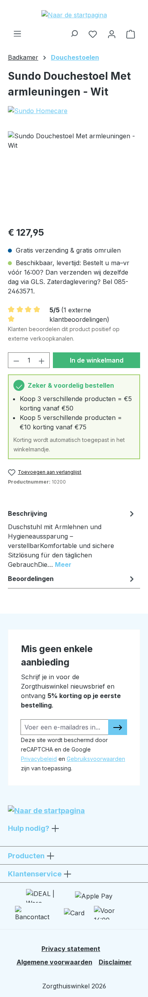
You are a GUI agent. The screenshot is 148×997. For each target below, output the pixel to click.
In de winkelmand (97, 360)
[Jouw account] (111, 34)
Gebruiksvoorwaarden (96, 758)
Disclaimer (115, 962)
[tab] (72, 538)
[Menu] (17, 31)
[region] (74, 175)
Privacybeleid (39, 758)
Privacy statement (70, 949)
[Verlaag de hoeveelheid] (16, 360)
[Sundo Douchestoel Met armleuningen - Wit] (74, 175)
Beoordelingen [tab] (31, 579)
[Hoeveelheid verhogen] (42, 360)
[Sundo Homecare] (74, 110)
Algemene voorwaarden (54, 962)
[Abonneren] (117, 727)
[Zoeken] (73, 31)
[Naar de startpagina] (74, 14)
